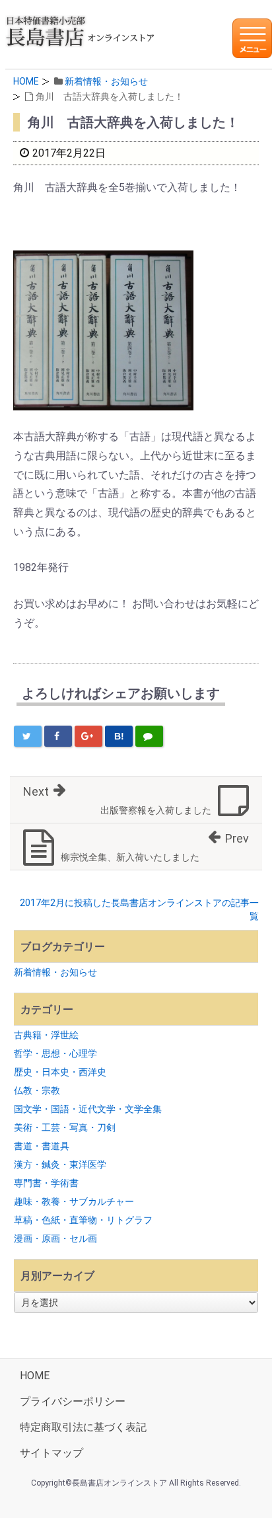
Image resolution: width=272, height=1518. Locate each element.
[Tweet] (28, 736)
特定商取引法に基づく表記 (83, 1427)
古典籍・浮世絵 (46, 1035)
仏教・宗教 (37, 1090)
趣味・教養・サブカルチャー (74, 1201)
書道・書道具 (41, 1146)
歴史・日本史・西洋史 (60, 1072)
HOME (26, 81)
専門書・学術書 (46, 1183)
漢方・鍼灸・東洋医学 (60, 1164)
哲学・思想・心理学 (55, 1053)
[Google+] (88, 736)
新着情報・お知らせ (106, 81)
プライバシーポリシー (72, 1401)
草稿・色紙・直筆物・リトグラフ (83, 1220)
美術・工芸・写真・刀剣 (65, 1127)
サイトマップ (51, 1453)
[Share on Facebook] (58, 736)
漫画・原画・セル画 (55, 1238)
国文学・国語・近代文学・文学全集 (88, 1109)
